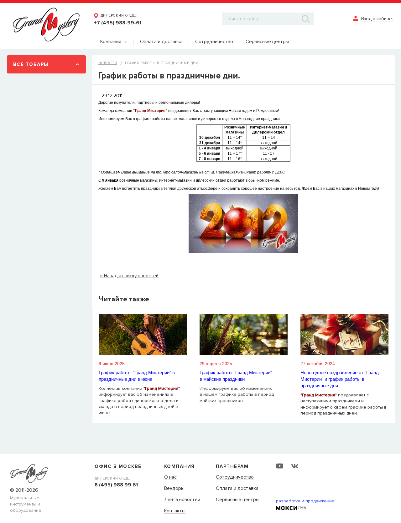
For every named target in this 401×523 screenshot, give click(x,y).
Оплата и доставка (237, 488)
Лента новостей (182, 499)
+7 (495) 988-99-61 (117, 23)
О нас (170, 477)
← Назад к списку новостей (129, 276)
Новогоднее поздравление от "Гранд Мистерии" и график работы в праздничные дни (339, 379)
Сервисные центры (237, 499)
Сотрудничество (235, 477)
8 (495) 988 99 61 (116, 485)
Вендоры (174, 488)
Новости (107, 63)
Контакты (174, 511)
